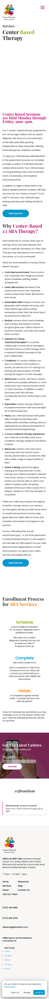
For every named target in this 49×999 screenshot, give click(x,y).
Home (5, 881)
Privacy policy (10, 986)
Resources (23, 881)
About (5, 890)
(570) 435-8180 (10, 907)
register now (16, 213)
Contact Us (24, 890)
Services (8, 26)
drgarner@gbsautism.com (15, 927)
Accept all (39, 992)
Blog (20, 885)
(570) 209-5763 (10, 918)
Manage (26, 992)
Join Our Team (10, 894)
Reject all (15, 992)
